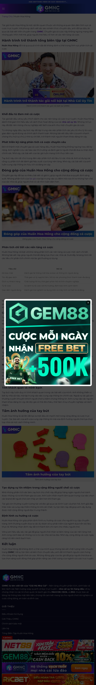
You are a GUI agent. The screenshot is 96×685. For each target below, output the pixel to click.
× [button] (88, 303)
